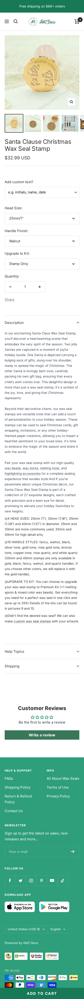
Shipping (12, 666)
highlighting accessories (23, 473)
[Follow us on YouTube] (52, 880)
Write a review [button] (42, 735)
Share (9, 299)
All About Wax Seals (63, 778)
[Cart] (76, 21)
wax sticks (30, 468)
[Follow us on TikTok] (62, 880)
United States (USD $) (24, 929)
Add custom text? (19, 182)
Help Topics (14, 651)
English (55, 929)
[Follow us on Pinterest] (41, 880)
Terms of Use (58, 787)
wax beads (13, 468)
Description (14, 322)
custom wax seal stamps (32, 621)
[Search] (16, 21)
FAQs (9, 778)
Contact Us (14, 811)
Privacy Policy (58, 796)
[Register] (73, 851)
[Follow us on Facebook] (10, 880)
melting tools (49, 468)
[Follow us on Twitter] (20, 880)
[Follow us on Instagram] (31, 880)
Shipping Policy (17, 787)
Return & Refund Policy (18, 799)
